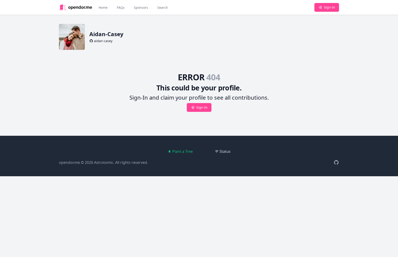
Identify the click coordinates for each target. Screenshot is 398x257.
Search (162, 7)
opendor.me (69, 162)
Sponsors (141, 7)
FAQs (121, 7)
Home (103, 7)
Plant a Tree (182, 151)
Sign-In (329, 7)
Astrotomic (103, 162)
